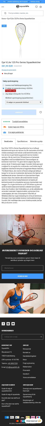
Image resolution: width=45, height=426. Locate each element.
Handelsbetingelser (29, 356)
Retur (25, 359)
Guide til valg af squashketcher (7, 390)
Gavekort (26, 374)
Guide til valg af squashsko (11, 394)
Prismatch (26, 370)
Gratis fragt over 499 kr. (16, 127)
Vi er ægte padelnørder (16, 132)
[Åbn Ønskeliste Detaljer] (36, 7)
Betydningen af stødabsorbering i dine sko (32, 401)
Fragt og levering (28, 363)
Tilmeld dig (22, 276)
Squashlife (19, 423)
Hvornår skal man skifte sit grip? (11, 399)
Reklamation (27, 367)
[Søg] (5, 13)
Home (4, 18)
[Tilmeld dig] (40, 337)
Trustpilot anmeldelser (20, 121)
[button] (3, 7)
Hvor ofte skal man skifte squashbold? (10, 405)
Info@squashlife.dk (12, 367)
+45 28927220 (13, 363)
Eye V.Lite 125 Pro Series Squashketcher (21, 18)
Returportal (27, 349)
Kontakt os (26, 352)
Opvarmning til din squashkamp (29, 396)
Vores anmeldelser (29, 377)
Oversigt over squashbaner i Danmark (32, 390)
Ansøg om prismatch (9, 70)
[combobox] (23, 13)
